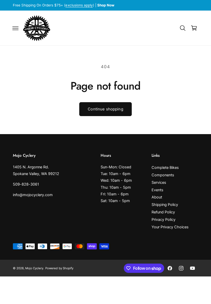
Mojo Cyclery (34, 268)
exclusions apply (79, 5)
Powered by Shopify (59, 268)
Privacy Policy (163, 219)
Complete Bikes (165, 167)
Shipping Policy (165, 204)
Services (159, 182)
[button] (15, 28)
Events (157, 190)
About (157, 197)
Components (163, 175)
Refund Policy (163, 212)
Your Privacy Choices (170, 227)
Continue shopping (105, 109)
